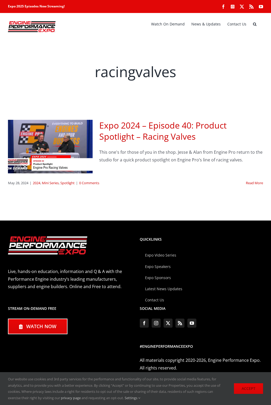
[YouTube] (191, 323)
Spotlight (67, 183)
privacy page (71, 397)
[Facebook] (144, 323)
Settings (131, 397)
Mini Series (50, 183)
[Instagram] (156, 323)
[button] (254, 24)
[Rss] (179, 323)
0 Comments (89, 183)
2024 (36, 183)
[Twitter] (168, 323)
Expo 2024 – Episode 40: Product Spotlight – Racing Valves (163, 131)
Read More (254, 183)
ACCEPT (248, 388)
